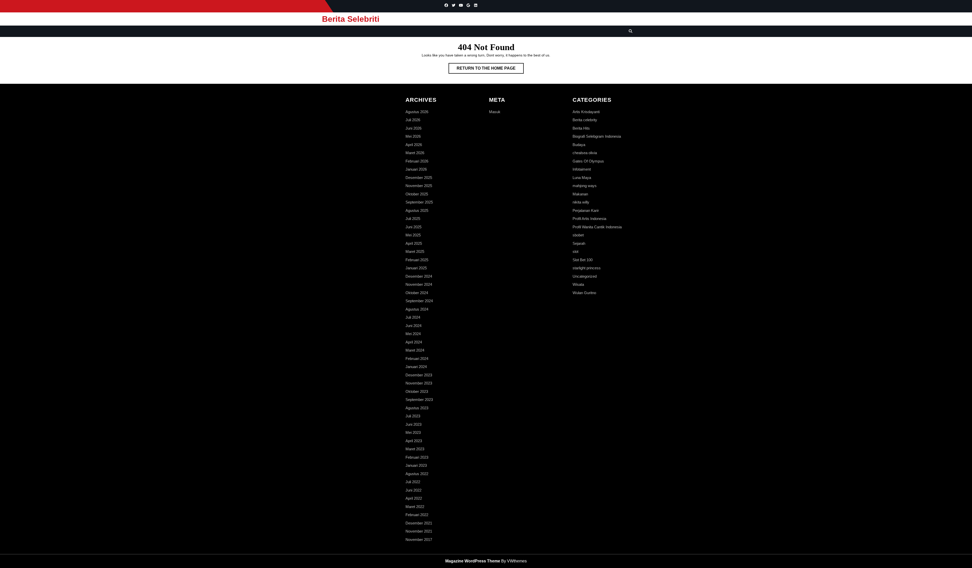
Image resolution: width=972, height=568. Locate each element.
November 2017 (419, 539)
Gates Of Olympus (588, 161)
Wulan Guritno (584, 293)
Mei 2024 (413, 334)
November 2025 (419, 186)
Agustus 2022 (417, 474)
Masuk (494, 112)
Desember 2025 (419, 177)
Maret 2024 (415, 350)
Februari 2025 (417, 260)
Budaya (579, 145)
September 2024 (419, 301)
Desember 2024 (419, 276)
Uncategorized (585, 276)
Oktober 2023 (417, 391)
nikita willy (581, 202)
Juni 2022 (413, 490)
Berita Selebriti (350, 19)
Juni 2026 (413, 128)
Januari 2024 (416, 366)
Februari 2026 (417, 161)
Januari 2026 (416, 169)
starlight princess (587, 268)
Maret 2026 (415, 153)
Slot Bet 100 (583, 260)
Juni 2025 (413, 227)
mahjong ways (585, 186)
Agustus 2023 (417, 408)
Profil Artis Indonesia (589, 218)
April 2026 (414, 145)
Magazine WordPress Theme (472, 561)
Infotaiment (582, 169)
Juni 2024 (413, 325)
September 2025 (419, 202)
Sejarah (579, 243)
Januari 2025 (416, 268)
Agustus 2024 (417, 309)
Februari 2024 (417, 358)
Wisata (578, 284)
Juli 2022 (413, 482)
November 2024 (419, 284)
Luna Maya (582, 177)
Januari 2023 (416, 465)
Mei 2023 (413, 432)
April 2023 (414, 441)
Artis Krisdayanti (586, 112)
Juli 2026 (413, 120)
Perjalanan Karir (586, 210)
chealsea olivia (585, 153)
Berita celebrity (585, 120)
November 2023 (419, 383)
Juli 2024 (413, 317)
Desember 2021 (419, 523)
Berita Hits (581, 128)
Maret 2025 (415, 251)
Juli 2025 (413, 218)
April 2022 (414, 498)
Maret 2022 (415, 506)
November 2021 (419, 531)
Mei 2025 (413, 235)
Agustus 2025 (417, 210)
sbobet (578, 235)
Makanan (580, 194)
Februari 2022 (417, 515)
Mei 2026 (413, 136)
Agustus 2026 (417, 112)
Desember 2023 (419, 375)
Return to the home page (490, 70)
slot (575, 251)
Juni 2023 (413, 424)
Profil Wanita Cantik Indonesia (597, 227)
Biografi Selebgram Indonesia (597, 136)
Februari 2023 (417, 457)
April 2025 (414, 243)
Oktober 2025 (417, 194)
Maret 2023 (415, 449)
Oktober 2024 (417, 293)
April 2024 (414, 342)
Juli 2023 (413, 416)
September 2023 (419, 399)
